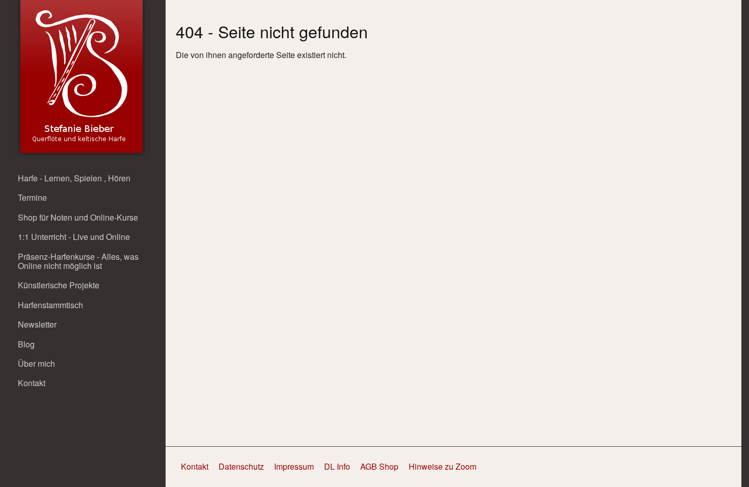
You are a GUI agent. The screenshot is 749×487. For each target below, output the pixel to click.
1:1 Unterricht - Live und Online (74, 236)
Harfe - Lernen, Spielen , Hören (74, 178)
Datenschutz (241, 466)
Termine (32, 197)
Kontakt (31, 383)
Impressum (294, 466)
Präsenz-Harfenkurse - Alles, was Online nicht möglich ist (78, 261)
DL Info (337, 466)
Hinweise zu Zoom (442, 466)
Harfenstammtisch (50, 305)
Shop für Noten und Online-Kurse (78, 217)
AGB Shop (379, 466)
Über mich (36, 363)
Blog (26, 344)
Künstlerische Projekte (58, 285)
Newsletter (37, 324)
